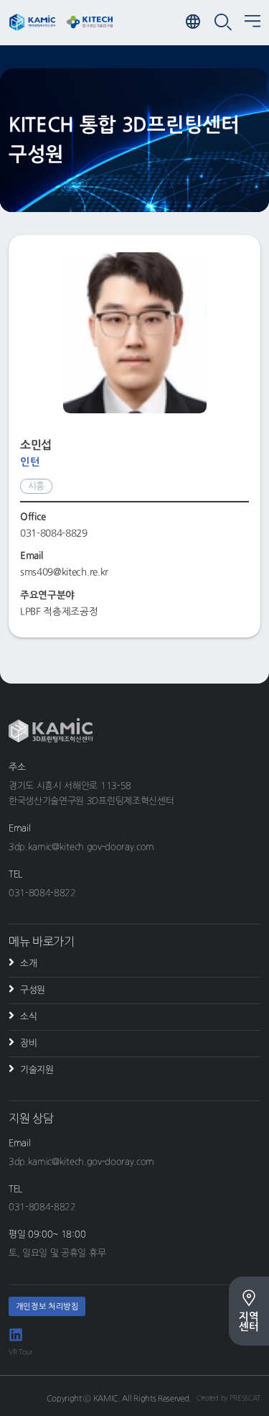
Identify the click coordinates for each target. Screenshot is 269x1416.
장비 (28, 1043)
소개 (28, 963)
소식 (28, 1016)
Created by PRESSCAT (228, 1398)
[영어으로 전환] (194, 23)
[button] (252, 22)
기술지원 (37, 1070)
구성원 (32, 990)
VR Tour (20, 1352)
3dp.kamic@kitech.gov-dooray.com (81, 847)
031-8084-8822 (42, 893)
